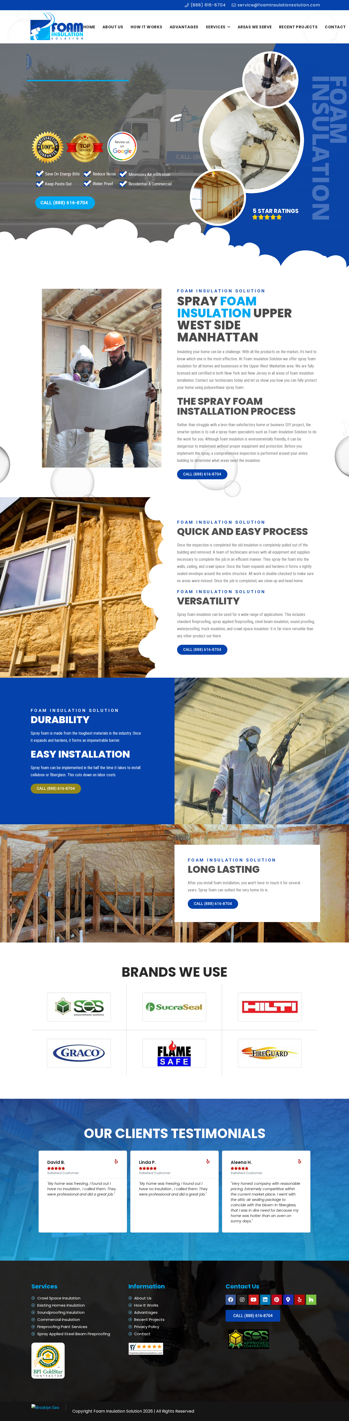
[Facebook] (231, 1300)
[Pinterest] (277, 1300)
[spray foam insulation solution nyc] (57, 27)
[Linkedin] (265, 1300)
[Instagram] (242, 1300)
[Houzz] (311, 1300)
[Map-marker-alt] (288, 1300)
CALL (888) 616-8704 (64, 203)
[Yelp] (300, 1300)
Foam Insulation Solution (118, 1411)
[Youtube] (254, 1300)
